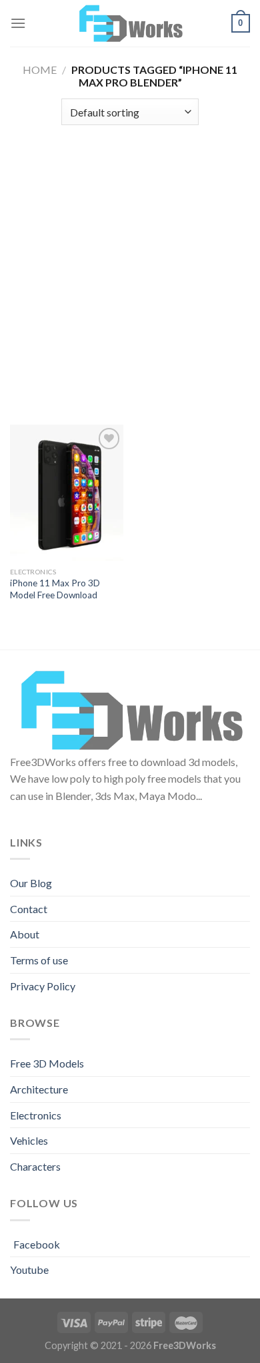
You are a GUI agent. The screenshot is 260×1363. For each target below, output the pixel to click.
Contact (28, 908)
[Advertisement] (130, 268)
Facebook (36, 1244)
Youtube (29, 1269)
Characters (35, 1166)
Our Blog (31, 882)
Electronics (35, 1115)
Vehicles (29, 1140)
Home (40, 69)
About (24, 934)
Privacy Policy (42, 986)
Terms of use (39, 960)
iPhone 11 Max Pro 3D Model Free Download (55, 589)
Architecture (39, 1089)
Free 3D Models (47, 1063)
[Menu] (18, 23)
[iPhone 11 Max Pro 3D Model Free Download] (66, 492)
